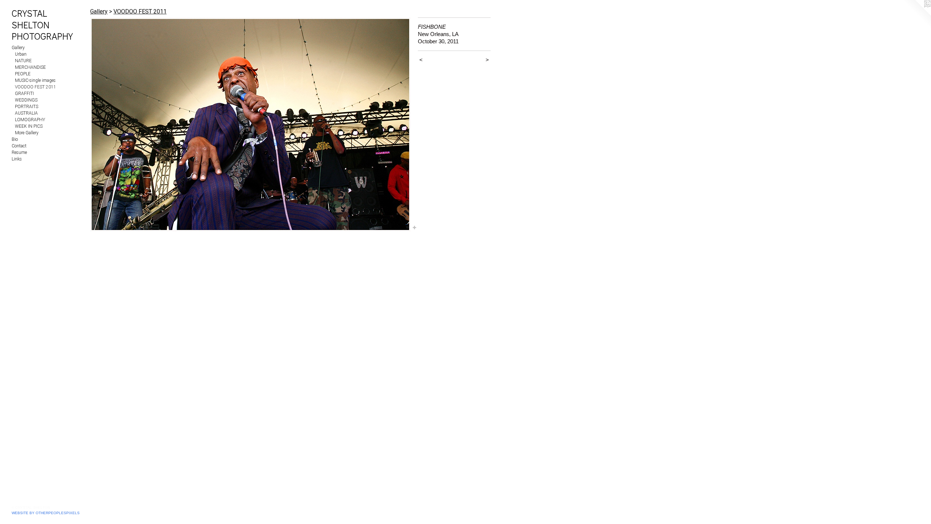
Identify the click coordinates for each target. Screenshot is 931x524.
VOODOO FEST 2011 (35, 87)
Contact (19, 145)
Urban (21, 54)
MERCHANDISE (30, 67)
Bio (15, 139)
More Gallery (27, 132)
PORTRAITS (26, 106)
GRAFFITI (24, 93)
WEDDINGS (26, 100)
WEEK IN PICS (29, 126)
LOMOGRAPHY (30, 119)
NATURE (23, 60)
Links (17, 159)
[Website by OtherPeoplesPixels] (916, 14)
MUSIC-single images (35, 80)
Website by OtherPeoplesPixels (46, 513)
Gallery (18, 47)
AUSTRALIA (26, 113)
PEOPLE (23, 73)
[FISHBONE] (250, 124)
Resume (19, 152)
